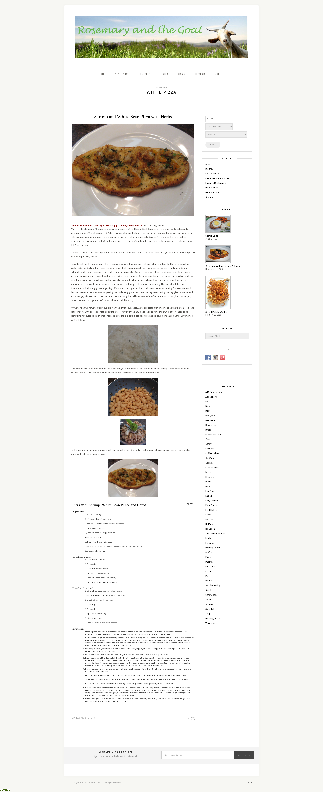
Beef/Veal (210, 415)
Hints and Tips (212, 192)
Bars (207, 401)
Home (102, 74)
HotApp (209, 524)
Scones (209, 604)
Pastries (209, 561)
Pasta (208, 557)
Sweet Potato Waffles (216, 311)
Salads (208, 590)
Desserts (200, 74)
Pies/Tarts (210, 566)
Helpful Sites (211, 187)
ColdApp (209, 458)
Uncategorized (212, 618)
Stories (209, 197)
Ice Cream (210, 528)
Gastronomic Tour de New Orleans (222, 266)
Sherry (91, 718)
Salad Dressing (212, 585)
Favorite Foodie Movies (217, 178)
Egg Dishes (211, 491)
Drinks (182, 74)
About (208, 164)
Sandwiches (211, 594)
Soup (208, 613)
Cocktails (210, 448)
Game (208, 514)
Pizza (137, 111)
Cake (207, 439)
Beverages (211, 424)
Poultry (209, 580)
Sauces (209, 599)
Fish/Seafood (212, 500)
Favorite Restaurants (216, 182)
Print (191, 504)
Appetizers (211, 396)
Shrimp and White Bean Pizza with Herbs (133, 117)
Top (249, 782)
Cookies (209, 462)
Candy (208, 443)
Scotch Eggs (211, 235)
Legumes (210, 542)
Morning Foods (212, 547)
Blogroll (209, 168)
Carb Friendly (212, 173)
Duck (207, 486)
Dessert (209, 472)
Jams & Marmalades (215, 533)
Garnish (209, 519)
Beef (207, 410)
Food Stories (212, 505)
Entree (128, 111)
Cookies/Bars (212, 467)
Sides (165, 74)
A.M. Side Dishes (213, 391)
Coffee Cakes (212, 453)
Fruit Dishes (211, 509)
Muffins (208, 552)
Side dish (210, 608)
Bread (208, 429)
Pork (207, 575)
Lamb (208, 538)
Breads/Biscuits (213, 434)
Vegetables (211, 623)
